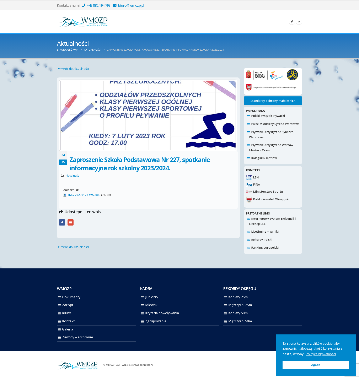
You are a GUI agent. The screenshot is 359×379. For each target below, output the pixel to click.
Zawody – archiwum (77, 337)
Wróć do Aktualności (74, 69)
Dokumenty (71, 297)
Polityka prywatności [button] (321, 354)
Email (71, 222)
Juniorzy (151, 297)
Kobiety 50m (238, 313)
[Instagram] (299, 22)
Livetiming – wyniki (265, 231)
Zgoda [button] (315, 365)
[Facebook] (292, 22)
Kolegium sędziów (264, 158)
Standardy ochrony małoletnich (273, 101)
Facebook (62, 222)
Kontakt (68, 321)
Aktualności (73, 175)
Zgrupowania (155, 321)
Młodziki (151, 305)
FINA (256, 184)
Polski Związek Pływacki (268, 116)
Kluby (66, 313)
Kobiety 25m (238, 297)
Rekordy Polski (261, 240)
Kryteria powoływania (162, 313)
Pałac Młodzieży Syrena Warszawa (275, 124)
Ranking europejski (265, 247)
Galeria (67, 329)
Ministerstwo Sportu (267, 191)
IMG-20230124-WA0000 (84, 195)
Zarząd (67, 305)
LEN (255, 177)
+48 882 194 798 (98, 5)
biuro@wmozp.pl (130, 5)
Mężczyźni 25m (240, 305)
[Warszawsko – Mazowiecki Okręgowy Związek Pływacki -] (83, 21)
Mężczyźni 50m (240, 321)
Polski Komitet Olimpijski (270, 199)
